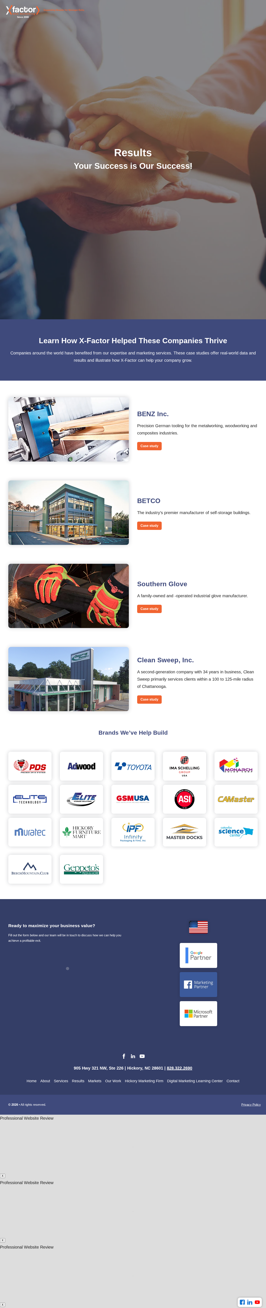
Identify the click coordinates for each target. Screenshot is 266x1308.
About (45, 1081)
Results (78, 1081)
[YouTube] (257, 1302)
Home (32, 1081)
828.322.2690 (179, 1068)
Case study (149, 446)
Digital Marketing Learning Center (195, 1081)
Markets (94, 1081)
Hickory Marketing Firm (144, 1081)
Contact (233, 1081)
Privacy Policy (251, 1104)
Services (61, 1081)
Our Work (113, 1081)
